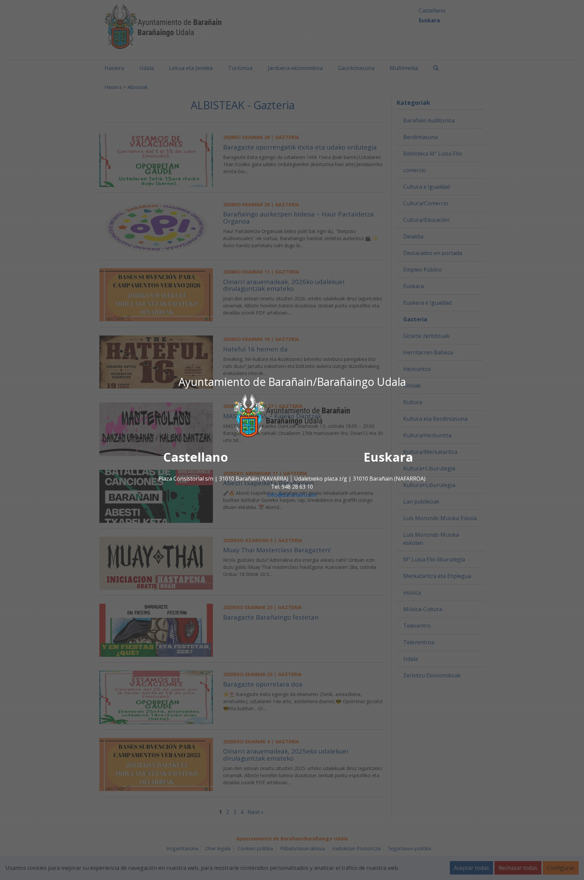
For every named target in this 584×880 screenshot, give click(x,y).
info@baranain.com (292, 495)
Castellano (195, 457)
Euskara (388, 457)
